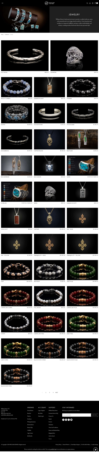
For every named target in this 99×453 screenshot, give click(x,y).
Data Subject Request (75, 444)
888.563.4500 (10, 415)
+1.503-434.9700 (13, 418)
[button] (87, 3)
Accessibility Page (52, 449)
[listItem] (85, 444)
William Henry (14, 444)
